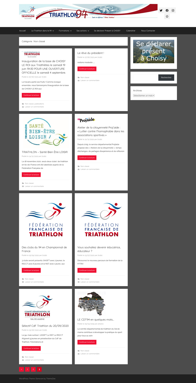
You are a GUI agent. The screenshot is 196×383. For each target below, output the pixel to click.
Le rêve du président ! (90, 53)
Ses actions (82, 30)
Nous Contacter (148, 30)
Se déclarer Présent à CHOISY (107, 30)
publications (39, 104)
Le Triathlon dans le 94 (41, 30)
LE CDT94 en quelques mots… (95, 319)
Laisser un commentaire (34, 107)
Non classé (29, 104)
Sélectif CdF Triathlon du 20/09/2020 (45, 325)
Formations (64, 30)
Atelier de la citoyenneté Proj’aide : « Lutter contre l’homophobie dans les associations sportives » (100, 131)
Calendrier (130, 30)
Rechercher (166, 77)
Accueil (22, 30)
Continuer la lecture (31, 95)
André (44, 77)
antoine (101, 324)
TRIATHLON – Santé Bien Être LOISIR (45, 152)
